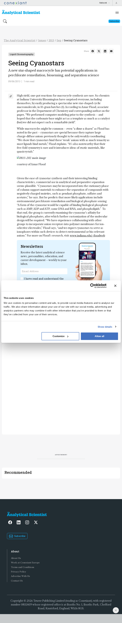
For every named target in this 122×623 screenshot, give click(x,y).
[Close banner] (115, 286)
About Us (16, 558)
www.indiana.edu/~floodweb (87, 235)
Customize (58, 336)
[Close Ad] (116, 610)
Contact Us (17, 580)
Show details (105, 326)
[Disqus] (61, 388)
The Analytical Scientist (19, 40)
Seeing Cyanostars (75, 40)
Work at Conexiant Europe (25, 562)
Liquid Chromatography (22, 54)
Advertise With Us (20, 576)
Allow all (99, 336)
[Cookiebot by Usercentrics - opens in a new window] (92, 285)
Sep (59, 40)
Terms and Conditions (22, 567)
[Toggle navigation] (117, 12)
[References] (10, 96)
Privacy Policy (18, 571)
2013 (51, 40)
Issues (42, 40)
